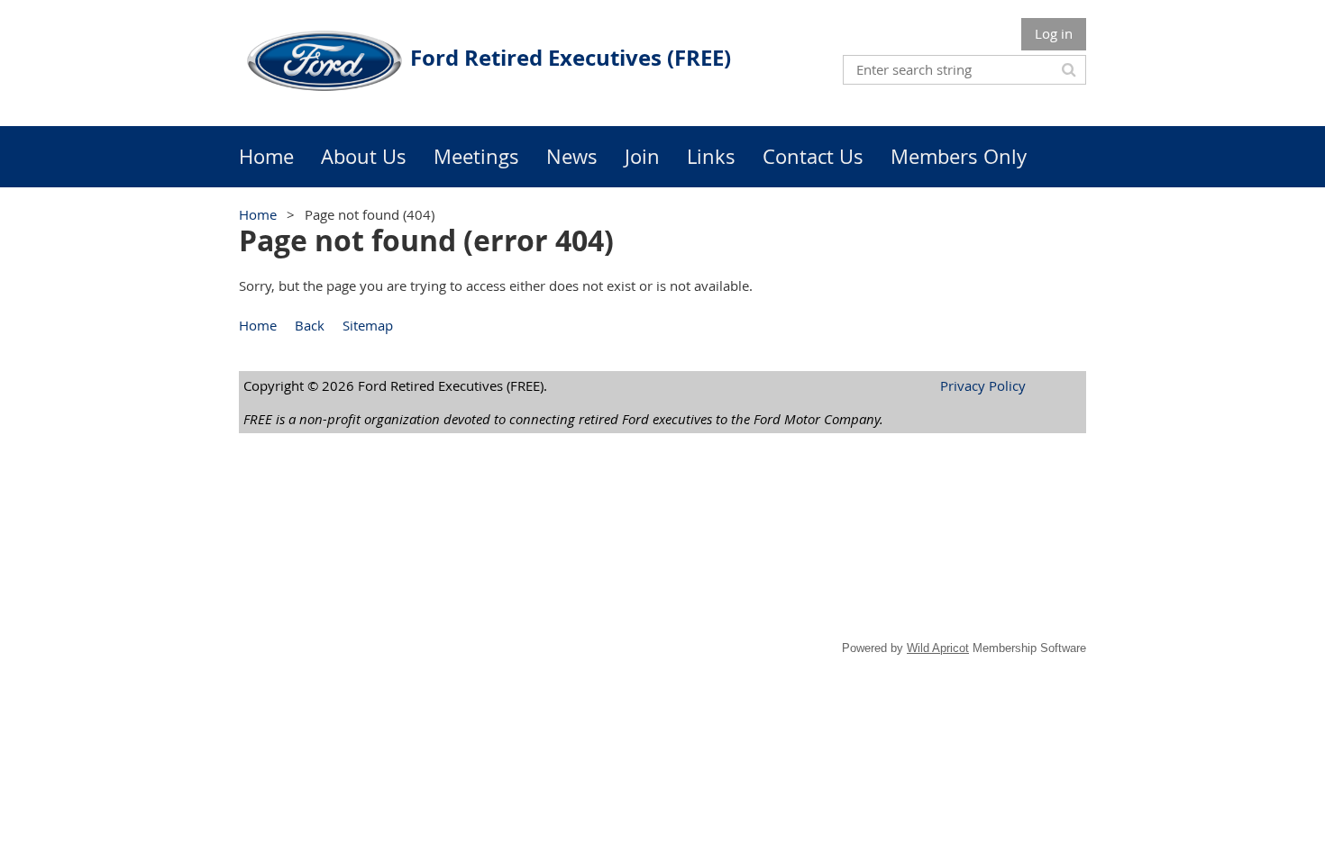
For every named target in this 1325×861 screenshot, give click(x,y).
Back (309, 325)
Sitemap (368, 325)
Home (258, 214)
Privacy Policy (983, 385)
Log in (1054, 33)
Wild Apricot (938, 648)
